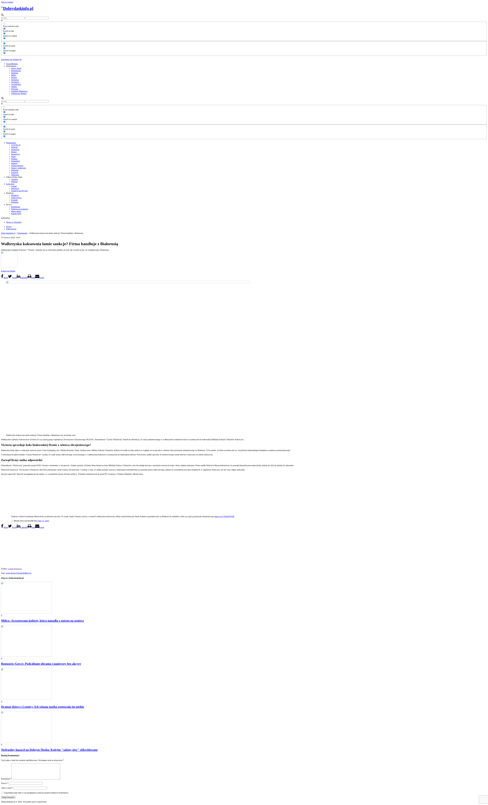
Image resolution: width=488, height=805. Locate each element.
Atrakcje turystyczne (19, 191)
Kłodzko (14, 73)
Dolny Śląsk (16, 68)
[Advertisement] (244, 495)
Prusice (14, 77)
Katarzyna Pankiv (8, 271)
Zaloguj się (17, 59)
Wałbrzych (27, 573)
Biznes (14, 152)
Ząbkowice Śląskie (18, 93)
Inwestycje (15, 154)
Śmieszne (15, 175)
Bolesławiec (16, 71)
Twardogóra (16, 84)
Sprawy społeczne (18, 168)
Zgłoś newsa (16, 198)
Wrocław (14, 89)
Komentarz (6, 779)
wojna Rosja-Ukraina (14, 573)
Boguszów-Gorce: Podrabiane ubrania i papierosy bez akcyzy (41, 663)
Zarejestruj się (6, 59)
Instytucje (15, 188)
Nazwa (4, 783)
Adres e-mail (7, 788)
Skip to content (7, 2)
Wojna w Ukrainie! (13, 222)
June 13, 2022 (43, 521)
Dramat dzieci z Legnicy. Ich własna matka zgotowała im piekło (42, 706)
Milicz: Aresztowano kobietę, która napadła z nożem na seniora (42, 620)
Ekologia (14, 170)
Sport (13, 156)
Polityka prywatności (19, 209)
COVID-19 (15, 145)
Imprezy (14, 163)
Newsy (9, 227)
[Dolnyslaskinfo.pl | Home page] (17, 8)
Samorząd (15, 150)
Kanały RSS (16, 214)
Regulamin (15, 207)
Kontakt (14, 200)
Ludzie (14, 186)
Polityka (14, 147)
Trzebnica (15, 82)
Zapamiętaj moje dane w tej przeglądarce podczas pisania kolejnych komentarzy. (36, 793)
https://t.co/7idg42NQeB (224, 516)
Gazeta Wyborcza (14, 569)
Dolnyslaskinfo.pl (8, 233)
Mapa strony (16, 211)
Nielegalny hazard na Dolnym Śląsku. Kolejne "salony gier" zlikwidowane (49, 749)
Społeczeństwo (17, 166)
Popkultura (15, 161)
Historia (14, 182)
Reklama (14, 202)
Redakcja (15, 195)
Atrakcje (14, 179)
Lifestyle (14, 172)
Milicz (13, 75)
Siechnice (15, 80)
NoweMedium (12, 64)
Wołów (14, 87)
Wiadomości (11, 143)
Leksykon (10, 184)
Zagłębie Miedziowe (19, 91)
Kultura (14, 159)
